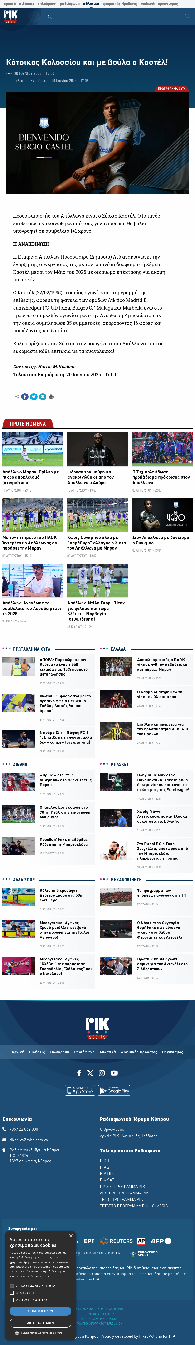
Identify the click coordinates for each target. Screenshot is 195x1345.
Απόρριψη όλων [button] (40, 1323)
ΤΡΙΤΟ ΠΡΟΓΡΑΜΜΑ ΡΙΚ (121, 1200)
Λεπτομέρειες (40, 1276)
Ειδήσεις (37, 1052)
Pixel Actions (150, 1337)
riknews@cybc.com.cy (29, 1140)
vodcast (148, 4)
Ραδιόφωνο (84, 1052)
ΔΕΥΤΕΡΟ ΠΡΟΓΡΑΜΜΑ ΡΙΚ (124, 1193)
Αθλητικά (107, 1052)
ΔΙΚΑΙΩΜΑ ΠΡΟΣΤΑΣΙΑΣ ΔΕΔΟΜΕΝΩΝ (99, 1309)
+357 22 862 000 (24, 1130)
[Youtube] (114, 1074)
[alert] (40, 1285)
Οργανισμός (172, 1052)
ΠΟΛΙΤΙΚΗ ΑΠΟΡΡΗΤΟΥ (99, 1314)
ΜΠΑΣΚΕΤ (120, 764)
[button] (40, 1333)
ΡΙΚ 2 (104, 1167)
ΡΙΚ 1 (104, 1161)
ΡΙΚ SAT (107, 1180)
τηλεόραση (47, 4)
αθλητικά (91, 4)
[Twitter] (90, 1074)
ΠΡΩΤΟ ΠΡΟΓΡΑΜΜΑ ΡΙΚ (122, 1187)
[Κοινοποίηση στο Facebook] (25, 396)
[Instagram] (102, 1074)
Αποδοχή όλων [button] (40, 1311)
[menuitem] (50, 17)
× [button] (71, 1236)
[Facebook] (80, 1074)
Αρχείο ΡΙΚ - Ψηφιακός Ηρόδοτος (128, 1136)
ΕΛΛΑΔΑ (118, 649)
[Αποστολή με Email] (42, 396)
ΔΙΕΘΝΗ (20, 764)
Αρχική (18, 1052)
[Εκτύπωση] (51, 396)
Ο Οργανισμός (112, 1130)
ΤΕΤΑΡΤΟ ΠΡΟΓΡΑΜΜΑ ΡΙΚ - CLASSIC (134, 1206)
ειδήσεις (26, 4)
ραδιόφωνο (70, 4)
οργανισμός (168, 4)
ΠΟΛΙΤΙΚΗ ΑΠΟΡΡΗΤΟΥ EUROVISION (99, 1323)
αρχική (10, 4)
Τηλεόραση (59, 1052)
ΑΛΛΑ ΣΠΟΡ (24, 880)
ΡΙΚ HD (106, 1174)
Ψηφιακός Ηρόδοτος (139, 1052)
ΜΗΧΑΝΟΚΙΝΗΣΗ (126, 880)
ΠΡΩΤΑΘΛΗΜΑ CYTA (172, 89)
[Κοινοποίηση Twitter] (33, 396)
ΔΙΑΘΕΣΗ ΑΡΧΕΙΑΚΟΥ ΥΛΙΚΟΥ (99, 1319)
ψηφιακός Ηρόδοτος (120, 4)
